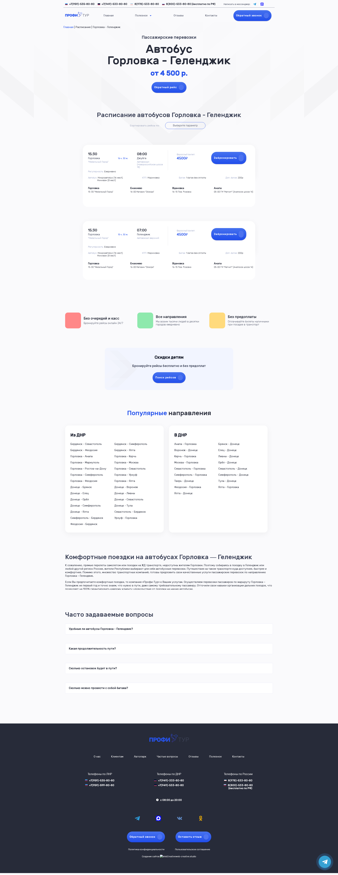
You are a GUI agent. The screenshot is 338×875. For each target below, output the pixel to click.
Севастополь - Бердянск (130, 511)
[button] (169, 629)
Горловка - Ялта (124, 481)
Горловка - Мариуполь (84, 462)
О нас (97, 756)
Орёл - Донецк (227, 462)
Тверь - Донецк (184, 481)
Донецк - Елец (79, 493)
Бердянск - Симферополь (130, 444)
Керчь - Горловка (185, 456)
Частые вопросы (167, 756)
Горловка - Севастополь (130, 468)
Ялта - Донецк (183, 493)
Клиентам (117, 756)
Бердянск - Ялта (124, 450)
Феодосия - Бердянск (83, 524)
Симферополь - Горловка (190, 474)
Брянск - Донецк (229, 444)
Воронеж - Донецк (186, 450)
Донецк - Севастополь (128, 499)
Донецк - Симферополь (85, 505)
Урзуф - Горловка (125, 518)
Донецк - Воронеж (126, 487)
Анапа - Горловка (185, 444)
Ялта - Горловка (228, 487)
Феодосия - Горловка (187, 487)
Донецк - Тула (123, 505)
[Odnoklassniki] (200, 818)
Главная (109, 15)
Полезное (141, 15)
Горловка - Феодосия (83, 481)
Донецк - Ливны (124, 493)
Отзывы (179, 15)
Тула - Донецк (227, 481)
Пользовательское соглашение (192, 849)
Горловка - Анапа (81, 456)
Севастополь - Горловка (189, 468)
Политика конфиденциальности (146, 849)
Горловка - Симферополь (86, 474)
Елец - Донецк (227, 450)
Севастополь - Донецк (232, 468)
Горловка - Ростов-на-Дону (88, 468)
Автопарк (140, 756)
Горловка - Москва (126, 462)
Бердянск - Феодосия (83, 450)
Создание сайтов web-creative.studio (169, 856)
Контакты (211, 15)
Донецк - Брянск (81, 487)
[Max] (158, 818)
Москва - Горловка (186, 462)
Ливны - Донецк (228, 456)
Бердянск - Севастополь (86, 444)
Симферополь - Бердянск (86, 518)
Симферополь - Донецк (233, 474)
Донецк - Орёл (79, 499)
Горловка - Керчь (125, 456)
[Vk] (179, 818)
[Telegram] (137, 818)
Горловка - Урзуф (125, 474)
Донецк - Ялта (79, 511)
